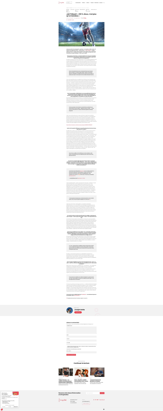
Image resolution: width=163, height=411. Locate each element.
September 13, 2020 (81, 178)
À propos (100, 2)
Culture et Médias (77, 10)
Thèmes (83, 2)
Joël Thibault (88, 50)
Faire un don (86, 403)
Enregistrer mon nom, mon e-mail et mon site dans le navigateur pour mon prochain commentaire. (81, 347)
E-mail (68, 338)
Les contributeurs (73, 402)
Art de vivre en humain (68, 10)
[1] (89, 199)
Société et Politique (88, 10)
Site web (68, 342)
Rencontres (82, 9)
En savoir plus (78, 312)
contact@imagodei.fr (86, 401)
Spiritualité (94, 9)
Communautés (78, 2)
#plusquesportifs (72, 175)
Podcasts (92, 2)
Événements (96, 2)
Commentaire (69, 325)
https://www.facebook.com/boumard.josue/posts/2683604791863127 (79, 124)
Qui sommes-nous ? (73, 399)
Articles (87, 2)
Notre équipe (72, 401)
